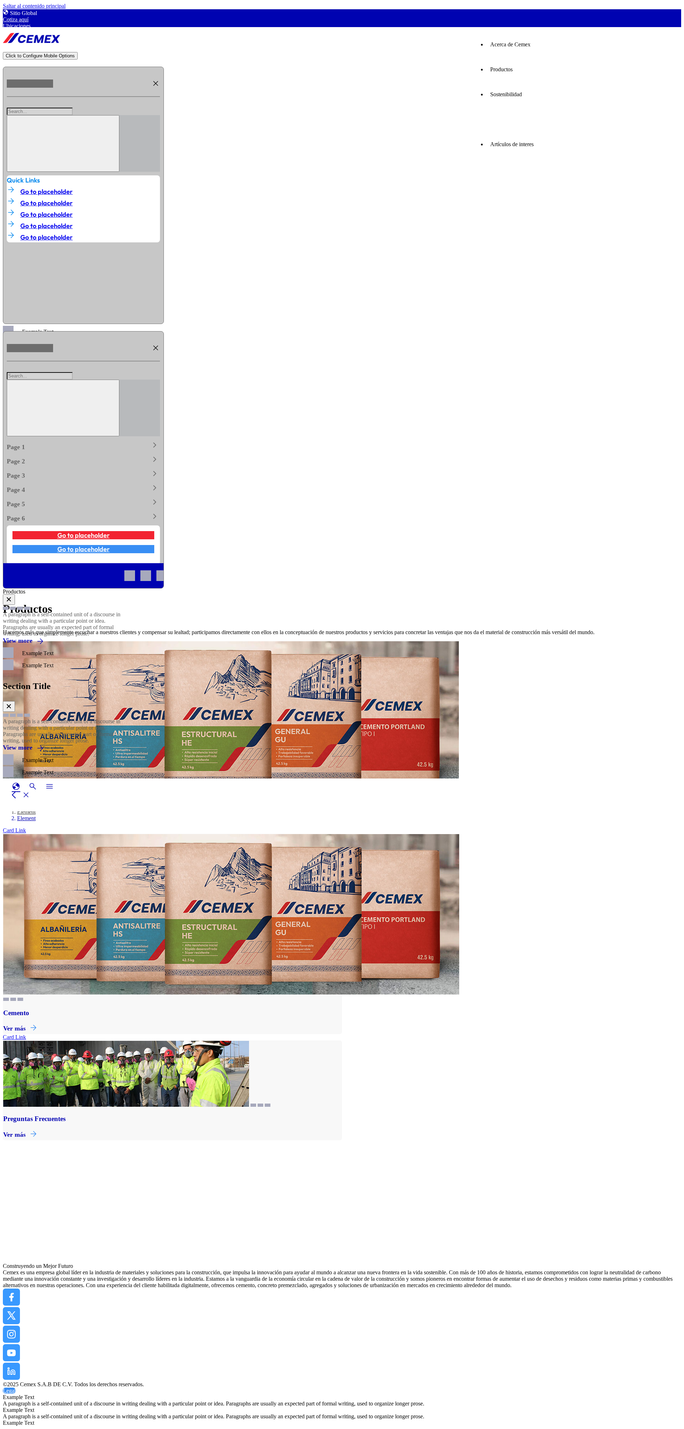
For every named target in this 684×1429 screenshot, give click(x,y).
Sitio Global (23, 13)
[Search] (63, 143)
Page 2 (83, 460)
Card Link (14, 830)
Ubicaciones (17, 26)
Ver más (14, 1028)
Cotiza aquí (15, 19)
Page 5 (83, 502)
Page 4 (83, 488)
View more (17, 640)
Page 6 (83, 517)
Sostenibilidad (506, 94)
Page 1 (83, 445)
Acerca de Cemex (510, 44)
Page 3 (83, 474)
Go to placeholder (46, 191)
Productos (501, 69)
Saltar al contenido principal (34, 6)
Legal (9, 1391)
